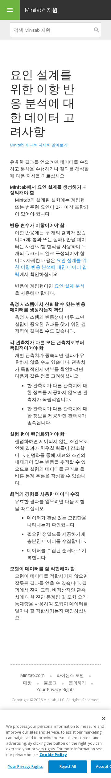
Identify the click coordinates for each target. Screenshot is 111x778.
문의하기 (77, 683)
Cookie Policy (53, 754)
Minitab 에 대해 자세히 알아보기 (39, 145)
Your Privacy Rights (25, 766)
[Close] (103, 718)
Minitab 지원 (41, 10)
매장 (27, 683)
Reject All (68, 766)
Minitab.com (32, 675)
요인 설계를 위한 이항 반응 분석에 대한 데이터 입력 (51, 267)
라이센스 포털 (70, 675)
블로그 (50, 683)
